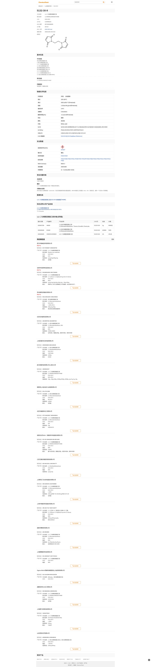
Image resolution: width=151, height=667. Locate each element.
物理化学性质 (41, 92)
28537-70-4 (70, 659)
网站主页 (41, 6)
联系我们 (70, 665)
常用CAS (74, 663)
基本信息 (40, 55)
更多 (113, 239)
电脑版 (74, 665)
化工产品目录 (80, 663)
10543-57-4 (54, 659)
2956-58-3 (46, 659)
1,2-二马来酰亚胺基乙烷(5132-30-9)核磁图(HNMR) (51, 199)
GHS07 (63, 149)
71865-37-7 (78, 659)
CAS (69, 663)
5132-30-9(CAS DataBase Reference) (71, 136)
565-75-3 (39, 659)
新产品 (85, 663)
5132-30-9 (62, 659)
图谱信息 (40, 195)
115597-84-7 (86, 659)
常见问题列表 (41, 175)
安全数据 (40, 141)
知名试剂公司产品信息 (45, 204)
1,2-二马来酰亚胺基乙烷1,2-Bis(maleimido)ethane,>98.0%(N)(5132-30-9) (49, 208)
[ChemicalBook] (44, 2)
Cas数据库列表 (48, 6)
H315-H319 (64, 156)
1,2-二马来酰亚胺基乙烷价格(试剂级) (50, 217)
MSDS (65, 663)
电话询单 (76, 263)
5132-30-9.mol (48, 29)
